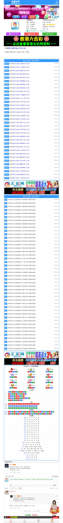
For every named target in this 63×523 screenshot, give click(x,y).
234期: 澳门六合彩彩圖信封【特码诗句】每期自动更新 (21, 324)
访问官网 (50, 34)
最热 (57, 488)
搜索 (20, 488)
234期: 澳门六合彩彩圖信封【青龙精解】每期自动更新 (21, 331)
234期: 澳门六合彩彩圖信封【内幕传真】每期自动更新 (21, 327)
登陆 (53, 476)
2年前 (10, 472)
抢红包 (52, 521)
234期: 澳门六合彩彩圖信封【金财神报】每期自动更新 (21, 279)
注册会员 (56, 476)
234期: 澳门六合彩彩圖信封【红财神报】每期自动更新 (21, 213)
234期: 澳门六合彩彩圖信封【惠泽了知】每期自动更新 (21, 293)
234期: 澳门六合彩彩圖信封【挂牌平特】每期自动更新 (21, 310)
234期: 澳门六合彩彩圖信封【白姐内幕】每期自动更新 (21, 307)
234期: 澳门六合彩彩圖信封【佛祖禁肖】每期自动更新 (21, 314)
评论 (38, 521)
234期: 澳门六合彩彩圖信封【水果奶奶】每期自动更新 (21, 272)
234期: (19, 63)
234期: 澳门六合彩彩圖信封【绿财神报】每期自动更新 (21, 199)
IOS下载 (32, 34)
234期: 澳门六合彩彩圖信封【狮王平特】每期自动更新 (21, 289)
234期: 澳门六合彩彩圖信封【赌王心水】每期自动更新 (21, 317)
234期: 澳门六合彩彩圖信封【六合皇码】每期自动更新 (21, 282)
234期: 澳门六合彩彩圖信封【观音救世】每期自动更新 (21, 241)
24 (19, 472)
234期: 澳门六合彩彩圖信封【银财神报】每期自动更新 (21, 220)
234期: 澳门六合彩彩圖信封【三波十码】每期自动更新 (21, 258)
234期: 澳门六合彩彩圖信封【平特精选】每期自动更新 (21, 275)
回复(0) (14, 508)
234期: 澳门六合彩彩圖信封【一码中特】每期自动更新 (21, 262)
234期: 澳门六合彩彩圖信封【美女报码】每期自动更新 (21, 248)
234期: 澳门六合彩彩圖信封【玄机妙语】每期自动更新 (21, 296)
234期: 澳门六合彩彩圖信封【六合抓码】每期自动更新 (21, 217)
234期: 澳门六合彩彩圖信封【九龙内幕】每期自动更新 (21, 237)
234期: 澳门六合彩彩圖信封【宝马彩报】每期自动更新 (21, 334)
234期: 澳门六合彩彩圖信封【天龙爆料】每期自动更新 (21, 234)
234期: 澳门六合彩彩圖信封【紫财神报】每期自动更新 (21, 206)
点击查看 (55, 517)
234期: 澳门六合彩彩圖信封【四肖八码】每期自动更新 (21, 269)
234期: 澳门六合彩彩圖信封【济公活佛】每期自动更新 (21, 230)
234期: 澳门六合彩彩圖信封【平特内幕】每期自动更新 (21, 348)
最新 (51, 488)
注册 (24, 521)
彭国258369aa (12, 491)
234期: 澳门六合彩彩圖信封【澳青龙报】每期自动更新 (21, 338)
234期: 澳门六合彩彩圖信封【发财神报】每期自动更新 (21, 203)
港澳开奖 (11, 464)
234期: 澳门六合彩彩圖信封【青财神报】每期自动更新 (21, 227)
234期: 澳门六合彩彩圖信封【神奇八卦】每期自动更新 (21, 303)
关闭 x (54, 516)
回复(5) (14, 472)
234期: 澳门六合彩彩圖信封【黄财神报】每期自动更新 (21, 223)
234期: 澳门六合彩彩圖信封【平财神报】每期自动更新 (21, 345)
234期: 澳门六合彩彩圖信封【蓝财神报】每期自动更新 (21, 210)
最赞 (54, 488)
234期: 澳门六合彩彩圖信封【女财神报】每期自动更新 (21, 341)
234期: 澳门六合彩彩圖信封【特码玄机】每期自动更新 (21, 300)
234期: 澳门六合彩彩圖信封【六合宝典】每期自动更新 (21, 265)
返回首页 (56, 3)
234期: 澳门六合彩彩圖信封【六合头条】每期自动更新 (21, 244)
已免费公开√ (13, 517)
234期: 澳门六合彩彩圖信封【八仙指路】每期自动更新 (21, 320)
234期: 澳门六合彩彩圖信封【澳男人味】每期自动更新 (21, 251)
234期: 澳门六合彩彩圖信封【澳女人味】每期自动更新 (21, 255)
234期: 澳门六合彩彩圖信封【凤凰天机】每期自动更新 (21, 286)
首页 (11, 521)
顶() (19, 472)
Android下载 (14, 34)
